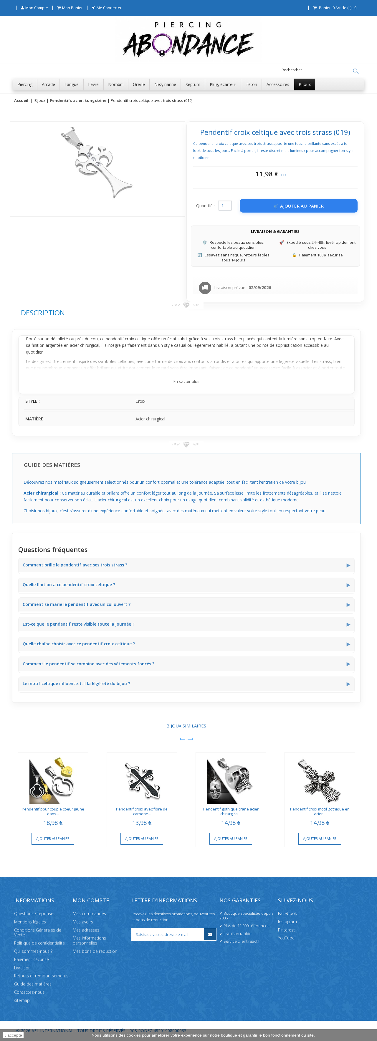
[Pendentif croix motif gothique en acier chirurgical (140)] (319, 778)
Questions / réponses (34, 913)
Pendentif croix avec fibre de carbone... (142, 811)
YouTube (286, 938)
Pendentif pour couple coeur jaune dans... (53, 811)
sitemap (22, 1000)
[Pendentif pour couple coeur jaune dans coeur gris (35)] (53, 778)
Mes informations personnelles (89, 940)
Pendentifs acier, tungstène (78, 100)
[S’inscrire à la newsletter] (210, 934)
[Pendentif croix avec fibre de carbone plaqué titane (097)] (142, 778)
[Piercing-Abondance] (188, 60)
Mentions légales (30, 921)
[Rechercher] (356, 71)
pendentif (115, 339)
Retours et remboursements (41, 975)
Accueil (21, 100)
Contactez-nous (29, 992)
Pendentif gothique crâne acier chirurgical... (231, 811)
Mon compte (91, 900)
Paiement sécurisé (31, 959)
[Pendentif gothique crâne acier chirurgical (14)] (230, 778)
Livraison (22, 967)
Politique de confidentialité (39, 943)
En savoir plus (186, 381)
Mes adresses (86, 929)
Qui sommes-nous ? (33, 951)
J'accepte (13, 1035)
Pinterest (286, 929)
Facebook (287, 913)
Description (43, 312)
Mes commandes (89, 913)
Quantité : (205, 205)
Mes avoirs (83, 921)
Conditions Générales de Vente (37, 932)
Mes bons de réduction (95, 951)
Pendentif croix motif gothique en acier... (320, 811)
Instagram (287, 921)
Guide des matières (33, 984)
